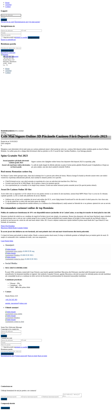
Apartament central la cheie (14, 259)
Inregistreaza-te (33, 37)
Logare (4, 20)
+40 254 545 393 (11, 300)
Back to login (32, 356)
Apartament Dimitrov (12, 255)
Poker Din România (8, 226)
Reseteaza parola (7, 50)
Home (7, 3)
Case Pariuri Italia (7, 241)
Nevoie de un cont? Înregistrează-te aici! (15, 22)
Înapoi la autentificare (8, 40)
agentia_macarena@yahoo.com (16, 303)
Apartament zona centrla (13, 251)
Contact (8, 7)
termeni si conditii (21, 37)
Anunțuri (8, 5)
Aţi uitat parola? (34, 22)
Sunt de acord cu (15, 37)
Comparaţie (5, 408)
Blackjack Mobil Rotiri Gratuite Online (14, 228)
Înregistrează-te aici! (8, 356)
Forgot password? (21, 356)
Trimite (4, 399)
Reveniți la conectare (8, 52)
